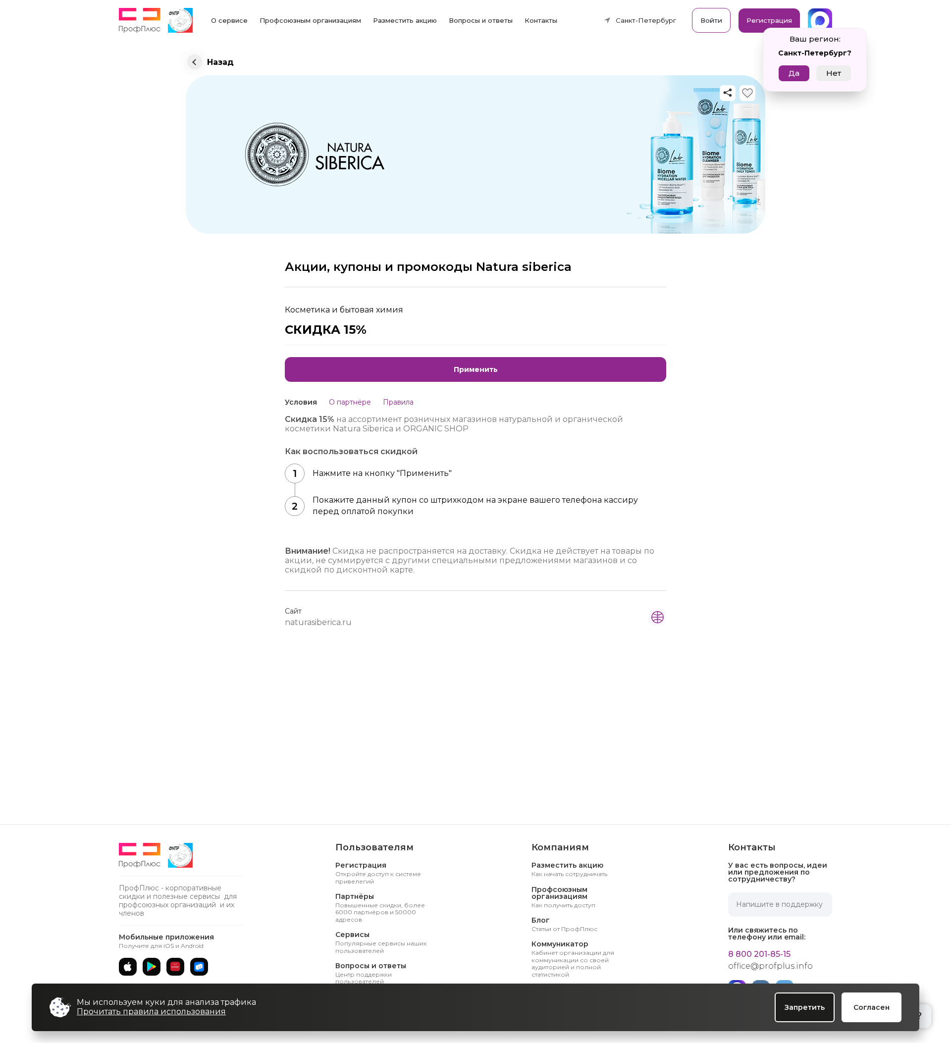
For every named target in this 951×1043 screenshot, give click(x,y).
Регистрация (769, 20)
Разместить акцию (405, 20)
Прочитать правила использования (151, 1011)
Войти (711, 20)
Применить (476, 369)
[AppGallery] (175, 967)
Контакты (541, 20)
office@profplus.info (770, 966)
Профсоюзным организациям (310, 20)
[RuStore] (199, 967)
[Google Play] (151, 967)
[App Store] (128, 967)
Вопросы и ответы (481, 20)
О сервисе (229, 20)
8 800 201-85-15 (759, 954)
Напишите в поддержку (779, 904)
